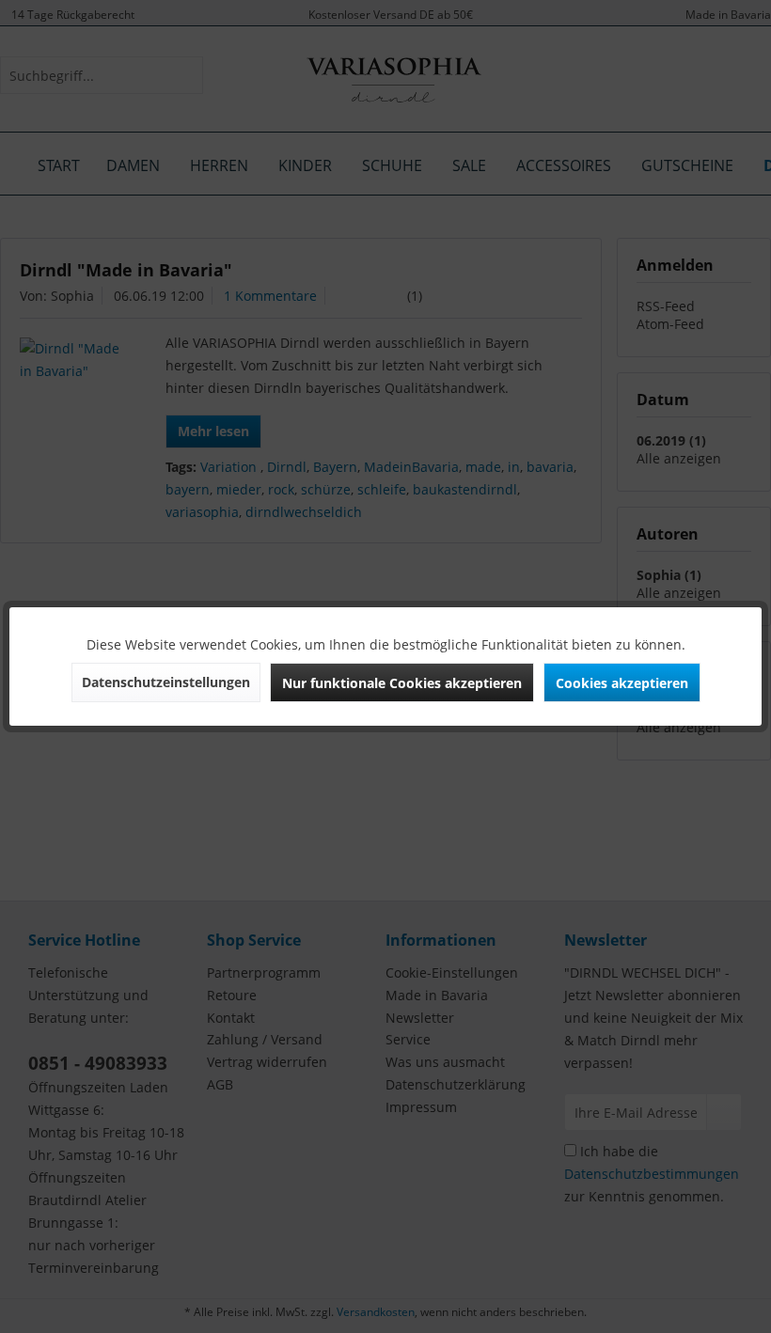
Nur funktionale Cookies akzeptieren (402, 683)
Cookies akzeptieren (622, 683)
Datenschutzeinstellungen (166, 682)
